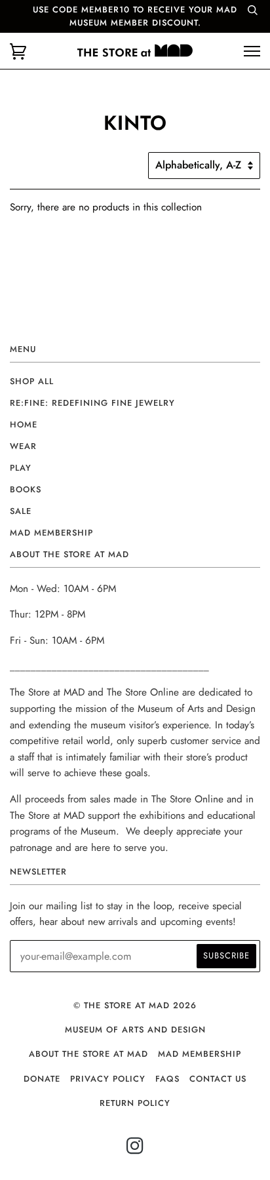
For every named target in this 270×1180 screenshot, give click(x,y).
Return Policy (135, 1103)
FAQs (167, 1078)
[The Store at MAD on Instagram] (135, 1149)
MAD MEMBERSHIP (199, 1054)
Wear (23, 446)
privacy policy (107, 1078)
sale (20, 511)
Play (20, 468)
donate (42, 1078)
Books (25, 489)
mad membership (51, 532)
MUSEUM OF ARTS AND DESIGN (135, 1029)
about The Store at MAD (88, 1054)
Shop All (32, 381)
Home (23, 424)
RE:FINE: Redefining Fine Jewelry (92, 403)
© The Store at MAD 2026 (135, 1005)
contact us (217, 1078)
